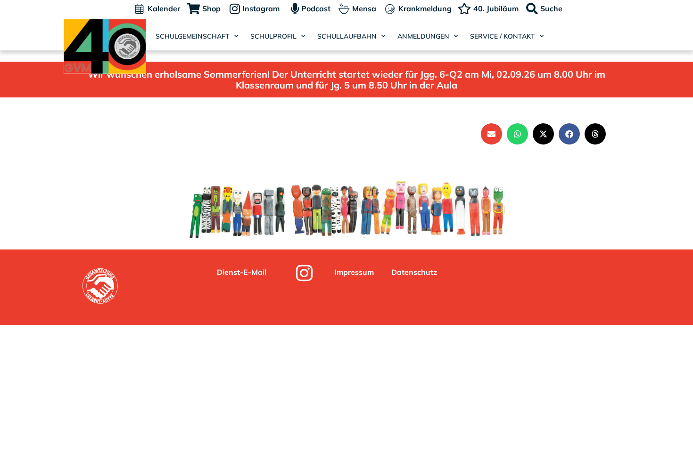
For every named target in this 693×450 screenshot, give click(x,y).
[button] (491, 134)
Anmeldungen (423, 36)
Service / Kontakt (502, 36)
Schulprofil (273, 36)
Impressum (354, 272)
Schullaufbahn (347, 36)
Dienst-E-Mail (241, 272)
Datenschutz (414, 272)
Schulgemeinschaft (193, 36)
